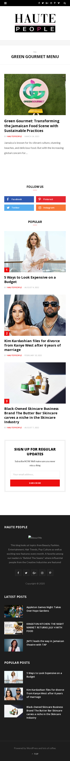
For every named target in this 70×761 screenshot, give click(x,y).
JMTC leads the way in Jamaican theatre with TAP (45, 642)
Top (35, 753)
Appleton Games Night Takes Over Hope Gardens (44, 609)
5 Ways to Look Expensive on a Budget (30, 279)
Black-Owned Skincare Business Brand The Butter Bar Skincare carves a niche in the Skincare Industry (31, 415)
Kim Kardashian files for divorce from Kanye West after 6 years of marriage (32, 345)
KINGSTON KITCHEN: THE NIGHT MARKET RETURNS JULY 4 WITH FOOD (45, 627)
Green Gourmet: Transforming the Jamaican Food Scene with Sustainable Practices (31, 126)
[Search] (65, 3)
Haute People (14, 136)
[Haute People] (35, 23)
